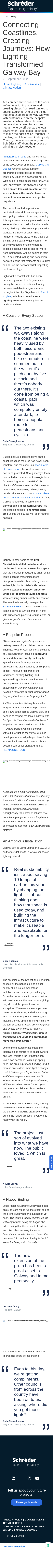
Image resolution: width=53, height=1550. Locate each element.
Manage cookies (26, 1530)
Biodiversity (32, 84)
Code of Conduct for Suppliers (23, 1526)
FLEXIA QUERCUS (14, 750)
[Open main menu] (48, 6)
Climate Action (12, 87)
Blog (13, 16)
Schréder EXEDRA (13, 606)
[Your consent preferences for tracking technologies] (48, 1545)
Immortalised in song (14, 156)
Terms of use (11, 1523)
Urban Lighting (12, 84)
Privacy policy (12, 1520)
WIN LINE (8, 1530)
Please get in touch (26, 1502)
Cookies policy (34, 1520)
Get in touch (51, 1163)
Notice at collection (14, 1546)
